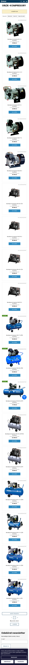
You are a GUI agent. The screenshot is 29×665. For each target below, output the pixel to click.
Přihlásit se (6, 646)
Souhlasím (21, 661)
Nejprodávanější (21, 16)
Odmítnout (7, 661)
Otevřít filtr (14, 11)
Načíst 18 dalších (14, 613)
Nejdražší (15, 16)
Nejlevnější (10, 16)
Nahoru (15, 624)
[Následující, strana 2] (14, 617)
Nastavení (14, 657)
